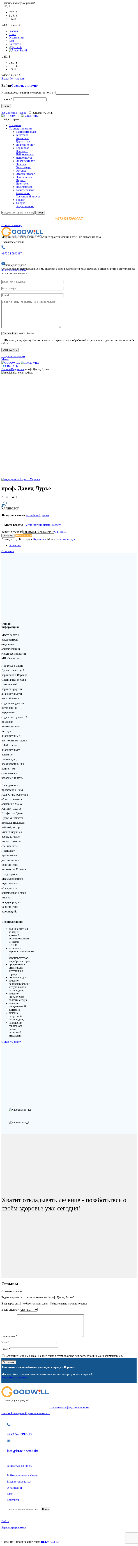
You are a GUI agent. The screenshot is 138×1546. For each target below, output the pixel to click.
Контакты (13, 1499)
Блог (10, 1493)
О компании (14, 1487)
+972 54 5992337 (11, 253)
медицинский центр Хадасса (43, 524)
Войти (6, 106)
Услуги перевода (12, 531)
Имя (5, 1342)
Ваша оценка (10, 1309)
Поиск (40, 212)
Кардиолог (17, 369)
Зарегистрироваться (19, 1481)
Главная (6, 369)
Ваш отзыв (9, 1336)
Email (5, 1349)
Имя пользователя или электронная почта (28, 92)
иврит (45, 515)
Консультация (23, 535)
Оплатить (8, 535)
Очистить (60, 531)
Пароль (7, 99)
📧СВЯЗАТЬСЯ (11, 366)
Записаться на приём (14, 1377)
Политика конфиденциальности (69, 1407)
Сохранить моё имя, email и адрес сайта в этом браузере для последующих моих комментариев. (64, 1355)
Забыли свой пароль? (14, 112)
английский (33, 515)
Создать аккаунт (24, 85)
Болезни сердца (65, 539)
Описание (15, 545)
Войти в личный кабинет (22, 1475)
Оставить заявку (11, 225)
